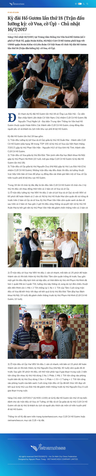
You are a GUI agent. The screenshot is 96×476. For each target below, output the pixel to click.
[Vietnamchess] (16, 4)
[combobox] (87, 3)
